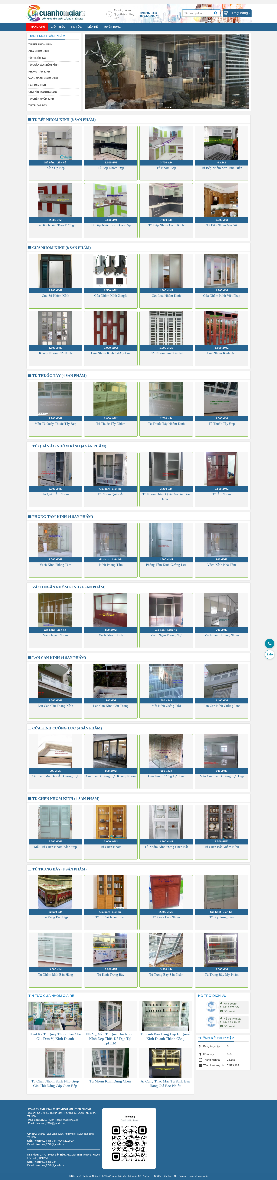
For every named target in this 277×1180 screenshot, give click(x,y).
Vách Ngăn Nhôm (55, 635)
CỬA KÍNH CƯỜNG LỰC (42, 92)
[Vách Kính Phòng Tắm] (55, 540)
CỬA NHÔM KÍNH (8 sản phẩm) (61, 248)
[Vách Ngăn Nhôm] (55, 610)
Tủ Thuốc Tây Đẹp (222, 424)
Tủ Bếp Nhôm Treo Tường (55, 225)
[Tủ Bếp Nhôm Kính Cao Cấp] (110, 200)
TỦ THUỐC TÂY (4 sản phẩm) (59, 375)
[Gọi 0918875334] (269, 643)
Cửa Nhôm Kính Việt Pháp (221, 295)
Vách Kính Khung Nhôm (221, 635)
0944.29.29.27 (231, 1022)
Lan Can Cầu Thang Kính (55, 706)
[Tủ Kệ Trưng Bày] (221, 892)
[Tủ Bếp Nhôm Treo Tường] (55, 200)
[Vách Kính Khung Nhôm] (221, 610)
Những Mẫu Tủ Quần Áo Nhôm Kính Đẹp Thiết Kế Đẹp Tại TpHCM (110, 1038)
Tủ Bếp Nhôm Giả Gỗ (221, 225)
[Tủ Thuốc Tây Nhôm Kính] (166, 399)
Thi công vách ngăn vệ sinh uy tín (191, 1176)
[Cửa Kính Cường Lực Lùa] (166, 751)
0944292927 (148, 16)
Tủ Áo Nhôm (222, 494)
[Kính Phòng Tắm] (110, 540)
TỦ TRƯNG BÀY (37, 105)
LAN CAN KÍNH (37, 85)
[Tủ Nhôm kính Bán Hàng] (55, 950)
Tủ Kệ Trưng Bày (222, 917)
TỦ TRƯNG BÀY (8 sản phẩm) (59, 869)
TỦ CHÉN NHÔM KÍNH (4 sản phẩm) (65, 798)
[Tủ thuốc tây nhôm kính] (166, 107)
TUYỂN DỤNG (112, 26)
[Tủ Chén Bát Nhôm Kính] (221, 822)
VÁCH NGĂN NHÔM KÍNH (43, 78)
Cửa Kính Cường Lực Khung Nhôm (111, 776)
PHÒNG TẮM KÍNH (39, 71)
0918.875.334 (231, 1007)
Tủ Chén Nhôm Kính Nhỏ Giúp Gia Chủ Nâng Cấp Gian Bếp (55, 1083)
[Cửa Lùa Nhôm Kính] (166, 271)
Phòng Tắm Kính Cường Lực (166, 565)
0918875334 (148, 13)
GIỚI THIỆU (58, 26)
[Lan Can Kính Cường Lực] (221, 681)
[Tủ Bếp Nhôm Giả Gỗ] (221, 200)
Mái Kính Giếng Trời (166, 706)
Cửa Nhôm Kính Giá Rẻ (166, 353)
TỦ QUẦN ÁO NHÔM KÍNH (43, 64)
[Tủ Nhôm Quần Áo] (110, 469)
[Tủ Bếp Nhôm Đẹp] (110, 143)
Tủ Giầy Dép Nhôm (166, 917)
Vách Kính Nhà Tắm (221, 565)
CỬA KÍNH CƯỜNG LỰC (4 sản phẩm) (66, 728)
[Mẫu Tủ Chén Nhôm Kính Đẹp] (55, 822)
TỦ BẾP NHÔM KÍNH (40, 44)
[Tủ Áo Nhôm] (221, 469)
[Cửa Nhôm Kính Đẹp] (221, 328)
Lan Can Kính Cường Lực (222, 706)
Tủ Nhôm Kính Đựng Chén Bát (166, 847)
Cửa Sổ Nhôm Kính (55, 295)
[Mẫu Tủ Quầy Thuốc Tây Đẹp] (55, 399)
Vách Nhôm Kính (111, 635)
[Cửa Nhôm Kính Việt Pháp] (221, 271)
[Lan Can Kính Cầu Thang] (110, 681)
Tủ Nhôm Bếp (166, 168)
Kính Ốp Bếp (55, 168)
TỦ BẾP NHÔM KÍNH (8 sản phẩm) (63, 119)
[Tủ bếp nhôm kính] (168, 107)
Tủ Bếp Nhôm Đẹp (111, 168)
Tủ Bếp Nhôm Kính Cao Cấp (111, 225)
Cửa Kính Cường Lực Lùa (166, 776)
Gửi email (229, 1011)
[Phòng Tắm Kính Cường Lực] (166, 540)
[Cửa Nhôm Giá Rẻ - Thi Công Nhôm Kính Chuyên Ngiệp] (55, 12)
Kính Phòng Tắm (111, 565)
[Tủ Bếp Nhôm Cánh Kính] (166, 200)
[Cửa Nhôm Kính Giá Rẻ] (166, 328)
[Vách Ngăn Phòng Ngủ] (166, 610)
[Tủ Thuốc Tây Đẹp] (221, 399)
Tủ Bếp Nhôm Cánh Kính (166, 225)
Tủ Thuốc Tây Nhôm (110, 424)
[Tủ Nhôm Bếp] (166, 143)
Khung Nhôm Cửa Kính (55, 353)
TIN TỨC (76, 26)
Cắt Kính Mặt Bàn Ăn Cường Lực (55, 776)
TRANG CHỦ (37, 26)
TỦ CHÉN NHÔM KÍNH (41, 98)
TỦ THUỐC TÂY (37, 58)
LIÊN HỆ (92, 26)
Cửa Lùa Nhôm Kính (166, 295)
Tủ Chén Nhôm (111, 847)
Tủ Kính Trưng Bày (110, 974)
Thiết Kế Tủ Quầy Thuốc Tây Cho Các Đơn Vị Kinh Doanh (55, 1036)
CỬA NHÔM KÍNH (38, 51)
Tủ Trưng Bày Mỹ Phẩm (222, 974)
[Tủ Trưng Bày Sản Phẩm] (166, 950)
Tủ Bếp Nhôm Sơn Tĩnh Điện (221, 168)
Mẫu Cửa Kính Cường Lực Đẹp (222, 776)
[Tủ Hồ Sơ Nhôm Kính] (110, 892)
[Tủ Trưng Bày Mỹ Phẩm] (221, 950)
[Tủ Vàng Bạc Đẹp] (55, 892)
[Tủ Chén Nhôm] (110, 822)
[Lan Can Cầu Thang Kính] (55, 681)
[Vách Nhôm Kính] (110, 610)
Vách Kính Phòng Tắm (55, 565)
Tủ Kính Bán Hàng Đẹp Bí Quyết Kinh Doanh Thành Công (165, 1036)
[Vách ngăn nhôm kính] (170, 107)
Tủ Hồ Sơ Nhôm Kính (111, 917)
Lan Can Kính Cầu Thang (111, 706)
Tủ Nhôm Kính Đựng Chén (110, 1081)
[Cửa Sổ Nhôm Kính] (55, 271)
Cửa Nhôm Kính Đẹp (221, 353)
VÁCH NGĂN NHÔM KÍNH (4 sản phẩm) (68, 587)
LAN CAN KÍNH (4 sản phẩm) (58, 657)
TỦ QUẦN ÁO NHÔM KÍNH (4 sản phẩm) (68, 446)
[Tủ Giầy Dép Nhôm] (166, 892)
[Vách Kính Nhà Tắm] (221, 540)
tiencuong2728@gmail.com (50, 1144)
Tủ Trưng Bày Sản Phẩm (166, 974)
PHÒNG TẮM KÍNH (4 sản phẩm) (62, 516)
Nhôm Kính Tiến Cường (104, 1176)
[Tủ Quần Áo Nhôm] (55, 469)
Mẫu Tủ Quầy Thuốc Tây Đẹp (55, 424)
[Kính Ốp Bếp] (55, 143)
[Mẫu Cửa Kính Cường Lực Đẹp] (221, 751)
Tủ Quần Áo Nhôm (55, 494)
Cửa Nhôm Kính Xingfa (110, 295)
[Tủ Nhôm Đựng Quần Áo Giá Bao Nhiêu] (166, 469)
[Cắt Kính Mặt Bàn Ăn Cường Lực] (55, 751)
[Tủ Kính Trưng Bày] (110, 950)
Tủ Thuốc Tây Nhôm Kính (166, 424)
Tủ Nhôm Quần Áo (111, 494)
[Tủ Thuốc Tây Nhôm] (110, 399)
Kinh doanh (230, 1003)
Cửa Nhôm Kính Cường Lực (111, 353)
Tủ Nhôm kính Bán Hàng (55, 974)
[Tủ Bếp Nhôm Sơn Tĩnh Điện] (221, 143)
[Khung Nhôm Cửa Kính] (55, 328)
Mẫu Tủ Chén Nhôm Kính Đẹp (55, 847)
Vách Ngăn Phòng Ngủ (166, 635)
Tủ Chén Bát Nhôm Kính (221, 847)
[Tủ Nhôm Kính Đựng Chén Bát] (166, 822)
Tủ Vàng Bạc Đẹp (55, 917)
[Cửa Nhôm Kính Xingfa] (110, 271)
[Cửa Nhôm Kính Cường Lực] (110, 328)
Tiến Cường (144, 1176)
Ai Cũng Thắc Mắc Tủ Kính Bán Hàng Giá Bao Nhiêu (165, 1083)
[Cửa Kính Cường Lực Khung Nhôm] (110, 751)
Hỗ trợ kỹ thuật (232, 1018)
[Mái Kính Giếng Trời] (166, 681)
